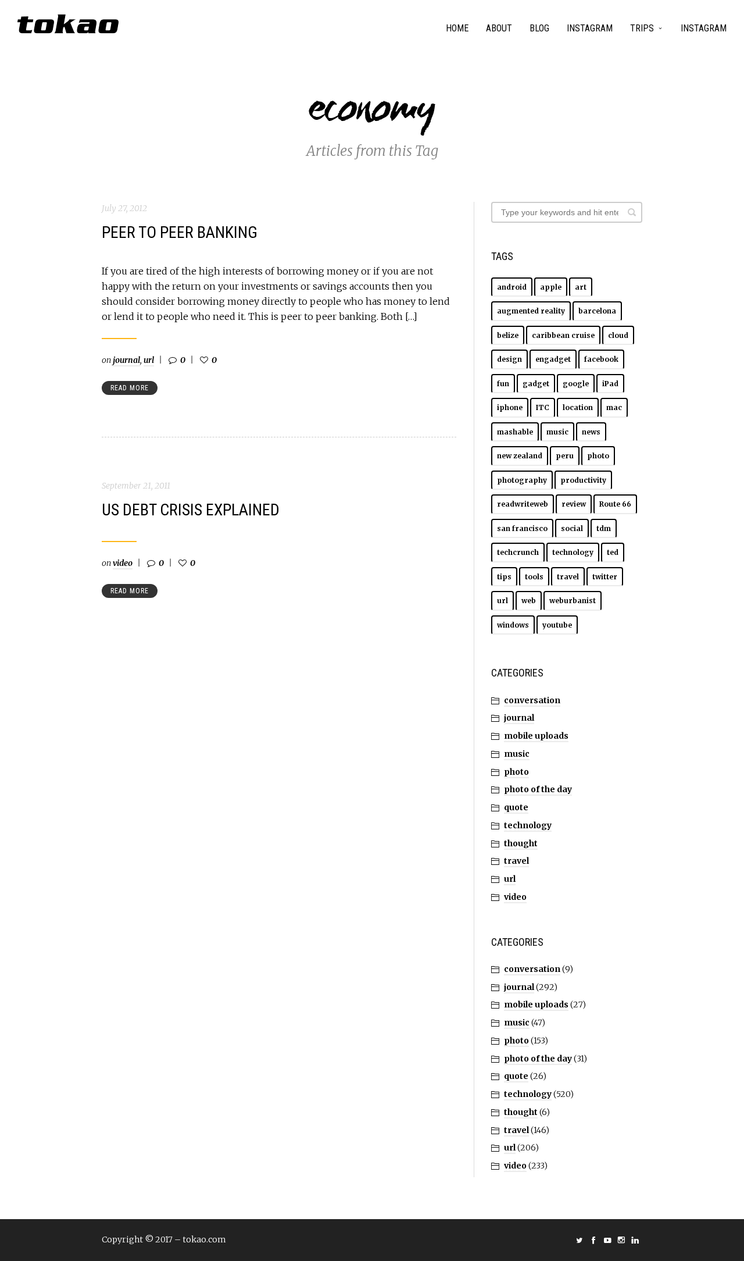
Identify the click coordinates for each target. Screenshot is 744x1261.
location (578, 407)
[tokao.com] (68, 24)
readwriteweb (522, 504)
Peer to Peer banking (179, 232)
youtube (557, 625)
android (512, 287)
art (580, 287)
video (123, 563)
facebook (601, 359)
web (528, 600)
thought (521, 843)
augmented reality (531, 311)
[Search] (632, 212)
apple (550, 287)
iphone (510, 407)
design (509, 359)
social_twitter (579, 1240)
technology (572, 552)
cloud (618, 335)
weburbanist (572, 600)
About (499, 28)
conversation (532, 700)
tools (534, 576)
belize (507, 335)
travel (568, 576)
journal (126, 360)
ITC (542, 407)
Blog (539, 28)
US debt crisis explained (191, 509)
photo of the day (538, 789)
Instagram (590, 28)
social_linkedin (635, 1240)
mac (614, 407)
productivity (583, 480)
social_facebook (593, 1240)
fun (503, 383)
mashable (515, 432)
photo (598, 455)
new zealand (519, 455)
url (149, 360)
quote (516, 807)
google (576, 383)
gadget (536, 383)
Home (457, 28)
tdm (603, 528)
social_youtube (607, 1240)
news (591, 432)
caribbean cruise (563, 335)
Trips (642, 28)
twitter (604, 576)
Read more (129, 388)
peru (565, 455)
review (573, 504)
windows (513, 625)
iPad (610, 383)
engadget (553, 359)
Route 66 (615, 504)
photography (522, 480)
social (572, 528)
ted (612, 552)
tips (504, 576)
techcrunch (518, 552)
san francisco (522, 528)
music (557, 432)
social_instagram (621, 1240)
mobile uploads (536, 736)
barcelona (597, 311)
